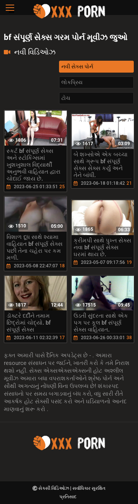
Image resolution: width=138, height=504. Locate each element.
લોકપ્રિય (71, 82)
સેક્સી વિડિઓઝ (54, 488)
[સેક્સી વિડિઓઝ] (69, 17)
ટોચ (65, 98)
